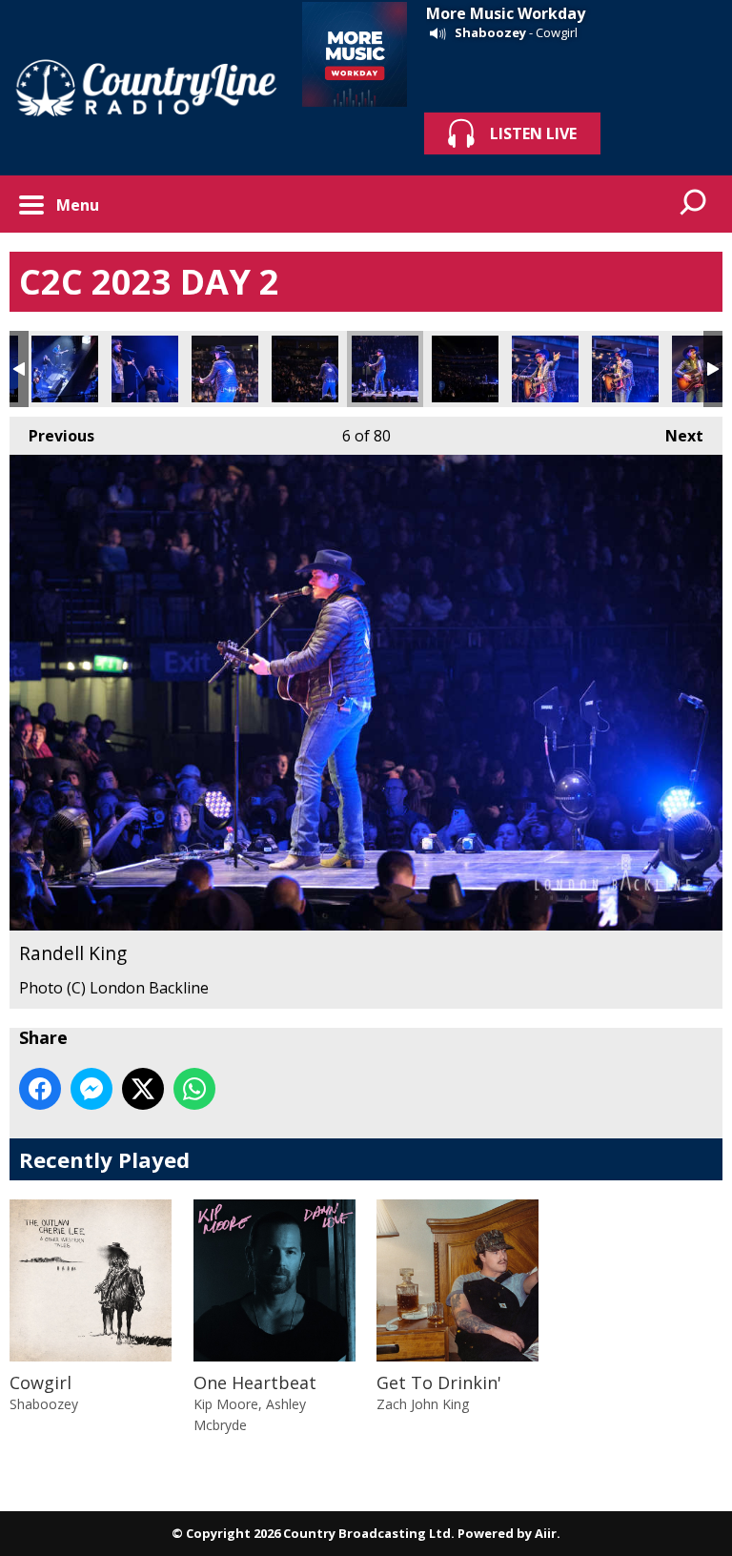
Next (674, 435)
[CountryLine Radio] (146, 87)
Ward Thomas (64, 369)
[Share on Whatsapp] (194, 1089)
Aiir (546, 1533)
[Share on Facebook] (40, 1089)
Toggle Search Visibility (693, 204)
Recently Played (104, 1159)
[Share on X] (143, 1089)
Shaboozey (490, 32)
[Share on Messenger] (91, 1089)
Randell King (225, 369)
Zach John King (422, 1404)
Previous (52, 435)
